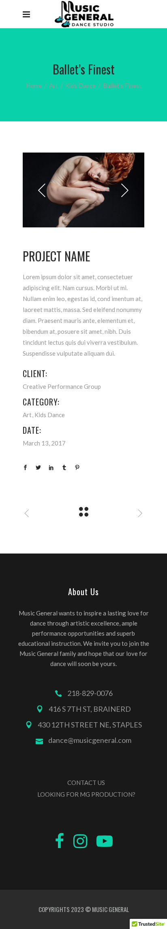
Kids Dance (80, 85)
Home (34, 85)
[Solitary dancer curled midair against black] (83, 190)
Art (53, 85)
